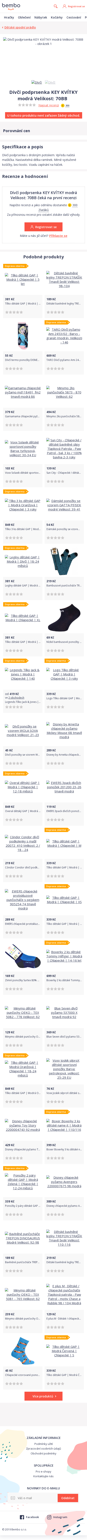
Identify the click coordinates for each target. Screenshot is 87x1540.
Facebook (32, 1517)
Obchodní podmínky (43, 1453)
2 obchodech (16, 697)
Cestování (74, 17)
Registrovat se (76, 6)
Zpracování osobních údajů (43, 1448)
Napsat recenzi (48, 105)
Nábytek (40, 17)
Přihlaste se (58, 235)
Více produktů (43, 1396)
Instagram (60, 1517)
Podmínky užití (43, 1444)
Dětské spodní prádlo (20, 27)
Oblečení (24, 17)
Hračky (9, 17)
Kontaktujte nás (43, 1476)
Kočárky (57, 17)
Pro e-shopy (43, 1471)
